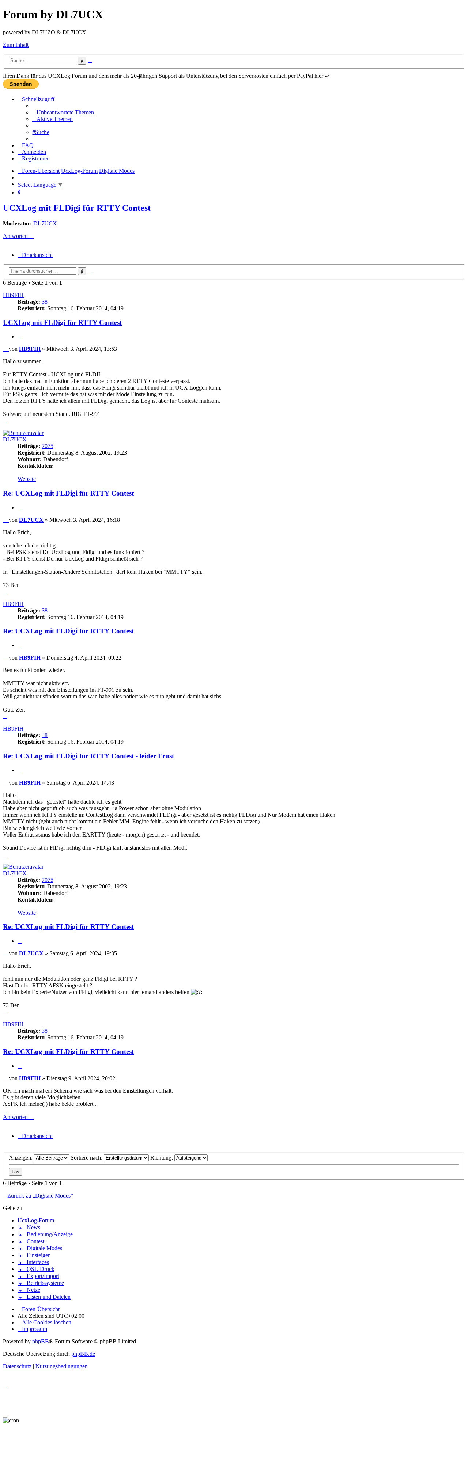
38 (45, 302)
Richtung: (162, 1157)
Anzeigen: (21, 1157)
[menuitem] (63, 112)
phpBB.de (83, 1354)
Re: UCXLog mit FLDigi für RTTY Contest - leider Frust (88, 756)
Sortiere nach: (87, 1157)
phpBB (40, 1341)
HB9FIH (13, 295)
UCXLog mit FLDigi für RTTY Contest (77, 208)
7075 (47, 446)
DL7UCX (45, 223)
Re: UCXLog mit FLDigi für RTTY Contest (68, 493)
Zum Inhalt (16, 45)
